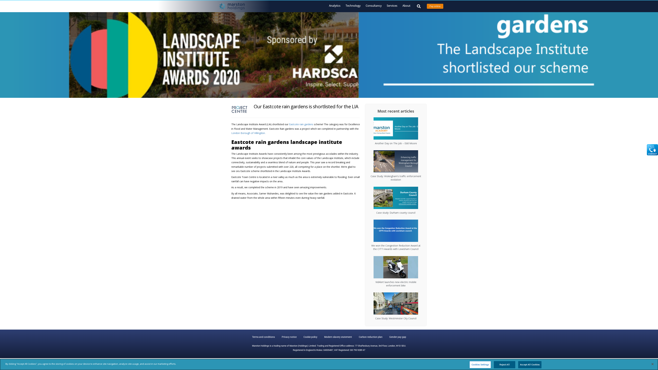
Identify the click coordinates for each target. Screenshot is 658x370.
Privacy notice (289, 337)
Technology (353, 6)
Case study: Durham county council (395, 212)
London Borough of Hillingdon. (248, 133)
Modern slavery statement (338, 337)
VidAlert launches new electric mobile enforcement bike (395, 283)
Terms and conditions (263, 337)
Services (392, 6)
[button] (419, 6)
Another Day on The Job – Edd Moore (396, 143)
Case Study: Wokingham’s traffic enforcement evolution (396, 178)
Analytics (334, 6)
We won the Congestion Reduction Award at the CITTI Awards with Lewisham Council (396, 247)
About (406, 6)
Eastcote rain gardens (301, 124)
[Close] (652, 364)
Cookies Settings (480, 364)
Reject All (504, 364)
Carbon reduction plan (370, 337)
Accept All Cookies (530, 364)
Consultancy (374, 6)
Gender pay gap (397, 337)
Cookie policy (310, 337)
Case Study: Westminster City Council (395, 318)
